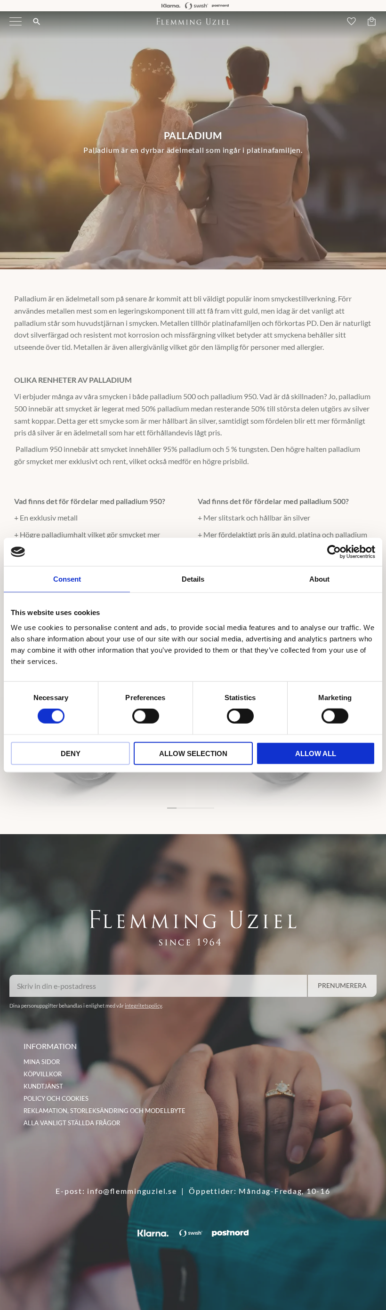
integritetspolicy (143, 1005)
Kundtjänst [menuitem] (43, 1086)
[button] (15, 27)
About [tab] (319, 579)
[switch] (145, 716)
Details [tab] (193, 579)
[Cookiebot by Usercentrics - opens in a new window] (334, 552)
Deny (70, 753)
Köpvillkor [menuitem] (43, 1074)
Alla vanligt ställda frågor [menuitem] (72, 1123)
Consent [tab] (67, 579)
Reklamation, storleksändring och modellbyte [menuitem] (104, 1110)
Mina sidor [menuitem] (42, 1061)
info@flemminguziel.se (132, 1190)
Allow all (315, 753)
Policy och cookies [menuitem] (56, 1098)
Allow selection (193, 753)
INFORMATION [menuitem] (50, 1046)
